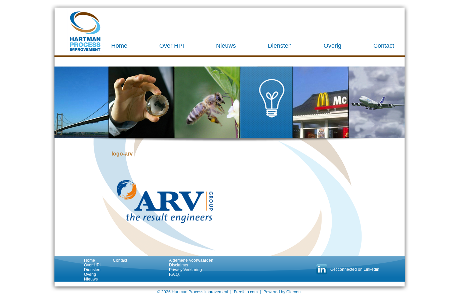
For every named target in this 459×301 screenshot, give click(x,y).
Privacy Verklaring (185, 269)
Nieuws (226, 45)
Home (119, 45)
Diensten (280, 45)
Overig (332, 45)
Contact (383, 45)
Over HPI (171, 45)
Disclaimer (179, 265)
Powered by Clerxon (282, 292)
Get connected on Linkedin (354, 269)
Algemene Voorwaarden (191, 260)
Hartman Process (84, 31)
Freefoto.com (246, 292)
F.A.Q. (174, 274)
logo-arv (122, 154)
